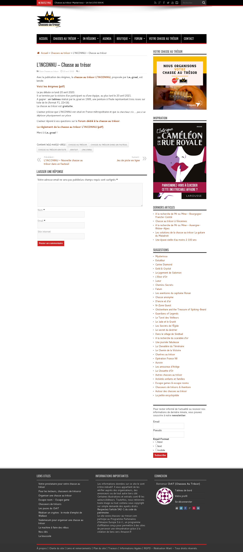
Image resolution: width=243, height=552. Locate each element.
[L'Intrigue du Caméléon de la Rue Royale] (180, 198)
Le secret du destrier (166, 329)
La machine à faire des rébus (53, 527)
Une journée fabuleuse (167, 342)
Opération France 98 (166, 358)
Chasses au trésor (64, 38)
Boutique (122, 38)
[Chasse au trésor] (49, 25)
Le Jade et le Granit (165, 321)
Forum (138, 38)
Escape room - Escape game (53, 499)
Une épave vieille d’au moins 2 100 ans (176, 239)
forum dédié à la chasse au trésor (99, 121)
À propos (42, 548)
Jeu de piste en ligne (128, 159)
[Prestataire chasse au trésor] (180, 108)
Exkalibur (160, 260)
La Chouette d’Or (164, 370)
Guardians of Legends (166, 313)
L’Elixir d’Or (161, 276)
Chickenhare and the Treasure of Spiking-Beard (180, 309)
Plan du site (99, 548)
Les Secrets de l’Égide (167, 325)
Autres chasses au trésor (168, 374)
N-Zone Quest (163, 305)
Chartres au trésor (165, 354)
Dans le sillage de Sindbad (169, 334)
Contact (189, 38)
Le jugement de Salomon (168, 272)
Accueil (43, 38)
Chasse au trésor (77, 144)
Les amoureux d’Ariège (167, 366)
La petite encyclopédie (167, 395)
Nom (40, 209)
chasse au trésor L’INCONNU (92, 77)
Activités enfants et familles (170, 378)
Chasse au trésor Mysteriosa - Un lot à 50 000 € (79, 2)
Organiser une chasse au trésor (55, 495)
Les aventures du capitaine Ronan (173, 293)
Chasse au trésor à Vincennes (171, 221)
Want (169, 548)
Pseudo (157, 430)
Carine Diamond (163, 264)
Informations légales (131, 548)
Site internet (44, 231)
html (160, 442)
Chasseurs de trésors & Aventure (173, 387)
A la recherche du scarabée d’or (171, 338)
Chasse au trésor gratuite (52, 149)
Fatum (158, 289)
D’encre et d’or (163, 301)
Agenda (107, 38)
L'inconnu (87, 149)
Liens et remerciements (78, 548)
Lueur (158, 280)
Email (40, 220)
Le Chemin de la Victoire (168, 350)
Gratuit (74, 149)
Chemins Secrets (164, 284)
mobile (161, 450)
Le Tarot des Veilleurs (167, 317)
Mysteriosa (161, 256)
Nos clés (43, 531)
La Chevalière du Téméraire (169, 346)
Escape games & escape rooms (172, 383)
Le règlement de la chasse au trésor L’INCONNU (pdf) (70, 126)
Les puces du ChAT (48, 508)
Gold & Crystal (163, 268)
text (160, 446)
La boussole (44, 536)
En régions (89, 38)
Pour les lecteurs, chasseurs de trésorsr (59, 491)
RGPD (147, 548)
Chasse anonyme (164, 297)
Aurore (159, 362)
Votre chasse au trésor (163, 38)
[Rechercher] (204, 2)
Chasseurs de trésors (49, 504)
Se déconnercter (183, 501)
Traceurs (113, 548)
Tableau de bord (183, 490)
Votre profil (181, 496)
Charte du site (56, 548)
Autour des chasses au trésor (171, 391)
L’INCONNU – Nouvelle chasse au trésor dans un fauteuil (63, 161)
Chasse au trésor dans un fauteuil (109, 144)
